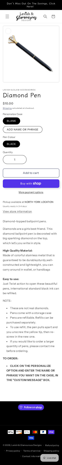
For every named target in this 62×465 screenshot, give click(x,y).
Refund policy (52, 445)
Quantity (8, 152)
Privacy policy (13, 451)
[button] (7, 16)
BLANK (11, 120)
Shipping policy (51, 451)
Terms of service (31, 451)
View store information (17, 211)
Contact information (32, 456)
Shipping (7, 108)
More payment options (31, 192)
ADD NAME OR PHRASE (23, 129)
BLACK (11, 144)
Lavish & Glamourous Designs (26, 445)
